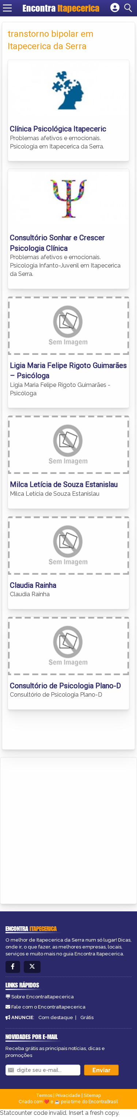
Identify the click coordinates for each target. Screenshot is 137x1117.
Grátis (87, 1017)
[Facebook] (12, 967)
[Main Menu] (7, 8)
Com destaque (55, 1017)
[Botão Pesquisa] (129, 8)
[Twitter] (32, 967)
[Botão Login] (114, 8)
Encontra (61, 8)
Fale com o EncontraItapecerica (48, 1007)
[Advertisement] (68, 829)
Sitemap (92, 1095)
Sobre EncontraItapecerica (42, 996)
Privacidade (68, 1095)
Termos (44, 1095)
